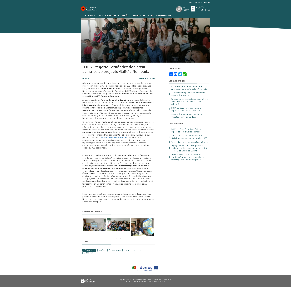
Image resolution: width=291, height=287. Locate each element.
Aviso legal (152, 281)
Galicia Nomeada (108, 15)
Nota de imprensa (133, 250)
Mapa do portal (160, 281)
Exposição (88, 253)
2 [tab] (120, 239)
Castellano (196, 2)
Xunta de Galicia (200, 8)
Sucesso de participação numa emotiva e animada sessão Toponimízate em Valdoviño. (189, 101)
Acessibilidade (143, 281)
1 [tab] (117, 239)
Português (205, 2)
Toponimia (87, 15)
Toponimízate (164, 15)
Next (156, 227)
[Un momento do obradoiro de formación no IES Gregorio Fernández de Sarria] (143, 227)
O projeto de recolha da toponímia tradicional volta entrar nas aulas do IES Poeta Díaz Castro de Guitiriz (189, 148)
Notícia (85, 78)
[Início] (89, 8)
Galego (190, 2)
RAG (175, 9)
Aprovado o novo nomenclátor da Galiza (189, 142)
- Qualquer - (89, 250)
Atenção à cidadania (132, 281)
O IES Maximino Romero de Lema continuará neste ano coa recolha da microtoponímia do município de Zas (188, 157)
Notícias (148, 15)
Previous (81, 227)
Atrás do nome (131, 15)
